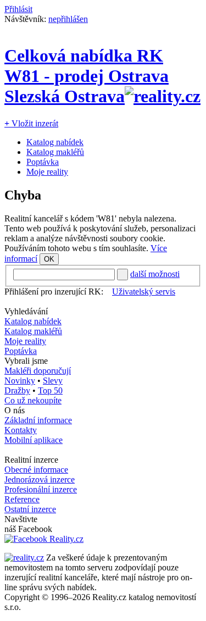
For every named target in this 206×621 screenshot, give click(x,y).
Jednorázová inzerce (39, 479)
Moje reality (47, 171)
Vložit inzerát (31, 123)
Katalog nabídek (54, 142)
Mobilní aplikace (33, 440)
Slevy (53, 380)
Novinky (19, 380)
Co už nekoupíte (33, 400)
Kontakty (20, 430)
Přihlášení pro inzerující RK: (53, 291)
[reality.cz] (24, 557)
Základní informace (38, 420)
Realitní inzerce (31, 459)
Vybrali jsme (26, 360)
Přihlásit (18, 9)
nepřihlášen (68, 19)
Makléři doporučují (37, 370)
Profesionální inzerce (40, 489)
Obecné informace (36, 469)
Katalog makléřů (55, 152)
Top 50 (50, 390)
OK (49, 259)
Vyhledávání (26, 311)
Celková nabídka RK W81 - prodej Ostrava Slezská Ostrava (86, 76)
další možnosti (155, 274)
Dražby (17, 390)
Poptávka (42, 162)
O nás (14, 410)
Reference (22, 499)
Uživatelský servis (143, 291)
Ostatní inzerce (30, 509)
